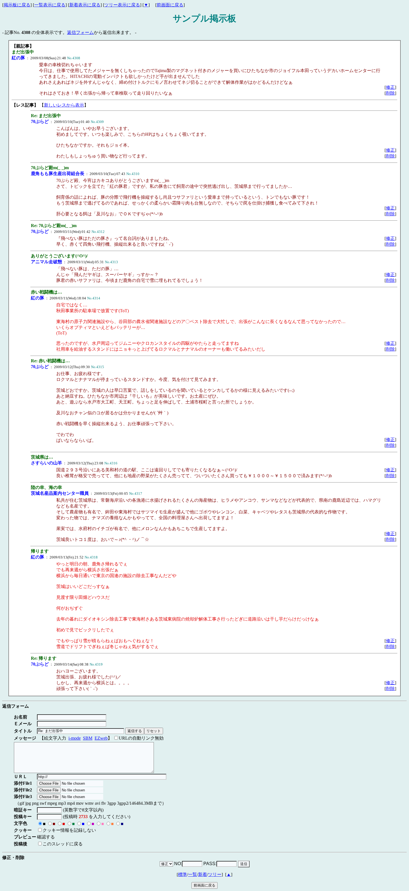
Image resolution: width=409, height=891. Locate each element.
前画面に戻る (170, 5)
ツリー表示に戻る (122, 5)
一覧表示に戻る (49, 5)
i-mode (74, 738)
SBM (87, 738)
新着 (202, 874)
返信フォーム (80, 32)
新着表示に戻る (84, 5)
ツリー (214, 874)
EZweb (101, 738)
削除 (390, 93)
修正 (390, 87)
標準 (182, 874)
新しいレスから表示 (64, 105)
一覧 (192, 874)
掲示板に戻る (17, 5)
